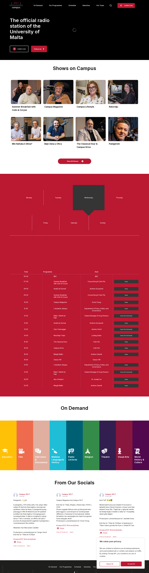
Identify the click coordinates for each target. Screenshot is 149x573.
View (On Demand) (126, 316)
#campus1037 (18, 539)
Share (28, 546)
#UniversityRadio (30, 539)
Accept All (131, 564)
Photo (19, 542)
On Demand (52, 567)
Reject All (109, 564)
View (126, 281)
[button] (74, 161)
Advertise (87, 567)
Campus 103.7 (24, 494)
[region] (121, 553)
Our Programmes (66, 567)
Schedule (77, 567)
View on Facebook (19, 546)
